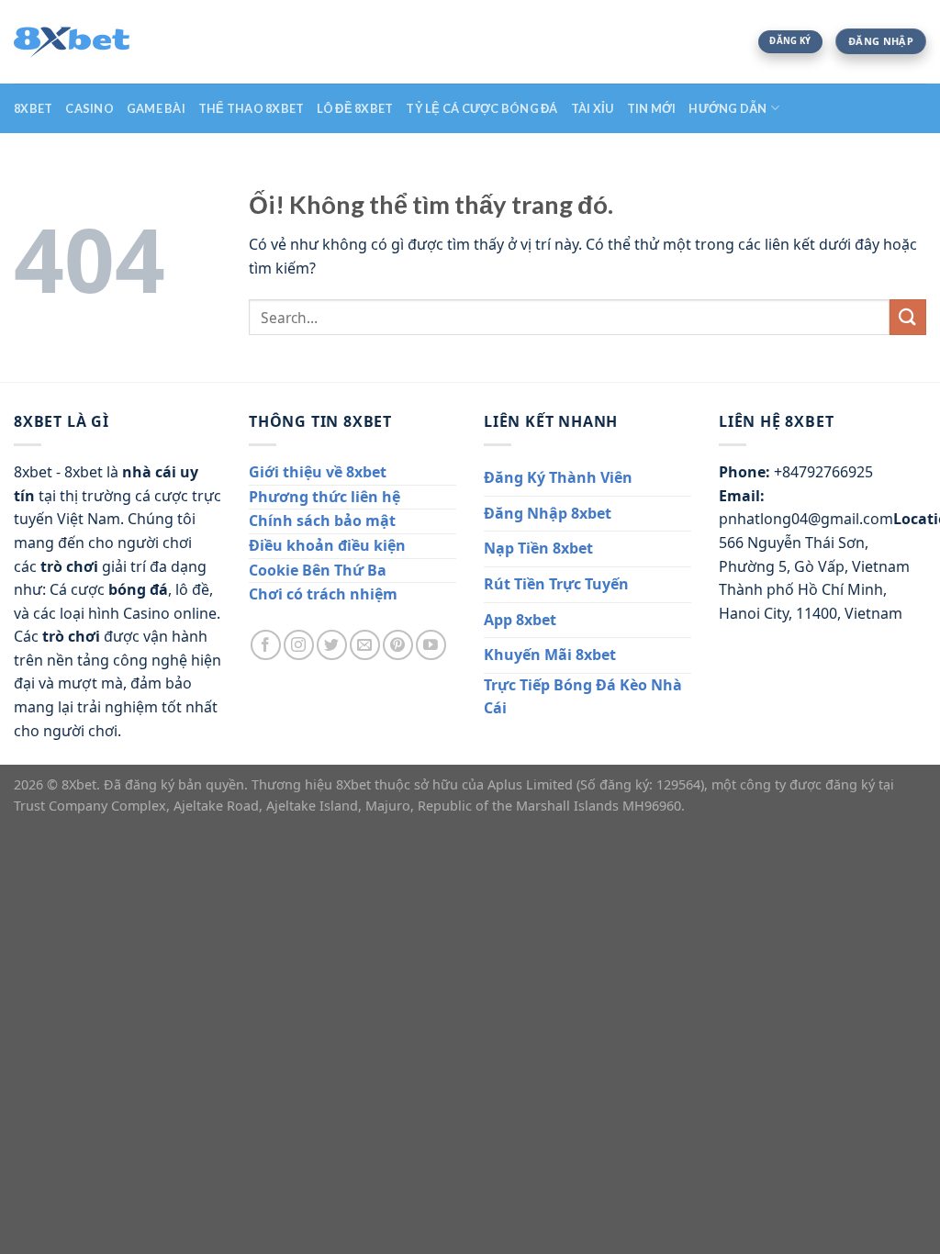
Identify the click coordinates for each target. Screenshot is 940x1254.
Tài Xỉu (592, 108)
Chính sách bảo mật (322, 520)
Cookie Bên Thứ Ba (317, 570)
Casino (89, 108)
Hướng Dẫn (727, 108)
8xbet (33, 108)
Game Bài (156, 108)
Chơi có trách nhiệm (323, 594)
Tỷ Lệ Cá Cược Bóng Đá (481, 108)
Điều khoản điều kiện (327, 545)
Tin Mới (652, 108)
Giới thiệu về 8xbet (317, 472)
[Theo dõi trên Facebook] (266, 645)
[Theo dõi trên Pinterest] (398, 645)
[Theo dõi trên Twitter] (332, 645)
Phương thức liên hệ (324, 497)
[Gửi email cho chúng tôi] (365, 645)
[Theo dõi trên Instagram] (299, 645)
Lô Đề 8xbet (355, 108)
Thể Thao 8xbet (251, 108)
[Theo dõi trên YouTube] (431, 645)
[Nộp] (908, 317)
